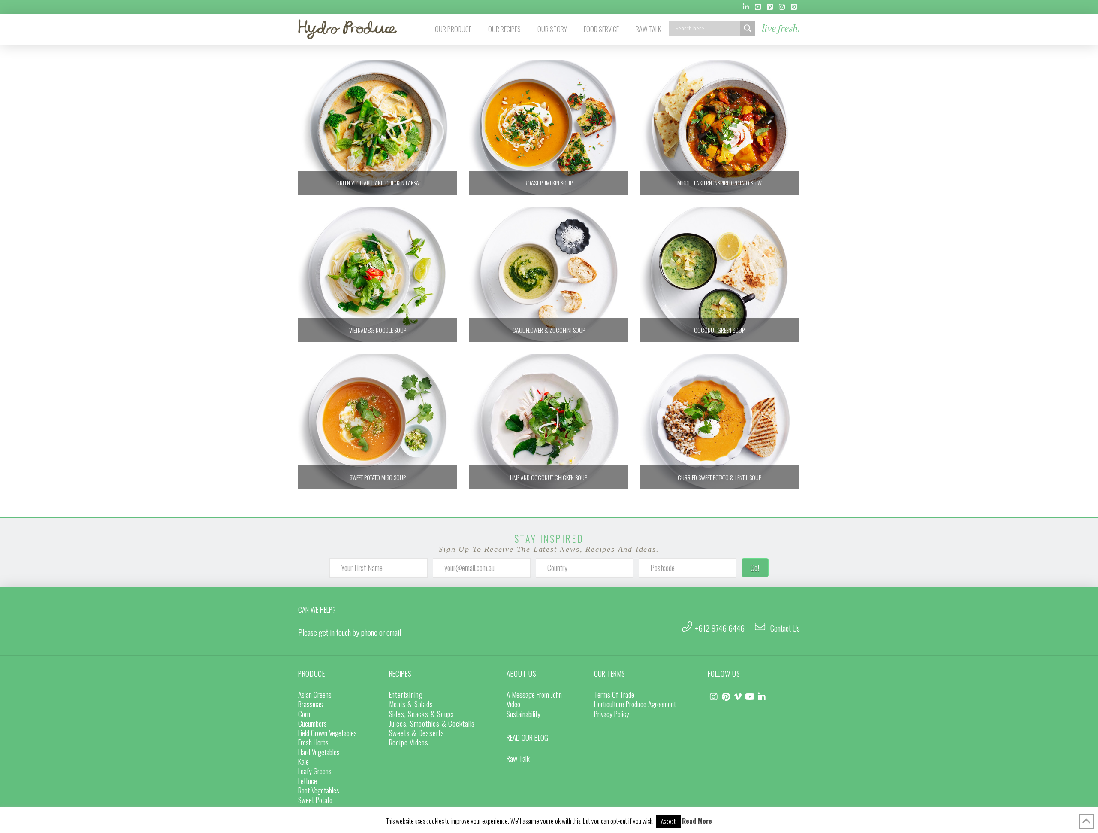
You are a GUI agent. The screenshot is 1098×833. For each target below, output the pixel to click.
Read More (697, 820)
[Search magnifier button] (747, 28)
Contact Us (785, 628)
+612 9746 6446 (720, 628)
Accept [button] (668, 821)
